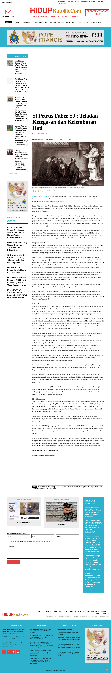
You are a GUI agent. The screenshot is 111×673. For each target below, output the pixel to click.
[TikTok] (13, 652)
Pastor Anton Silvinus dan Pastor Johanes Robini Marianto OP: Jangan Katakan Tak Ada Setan (69, 639)
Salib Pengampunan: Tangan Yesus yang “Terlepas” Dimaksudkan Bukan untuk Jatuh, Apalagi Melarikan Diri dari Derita (69, 645)
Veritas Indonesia (12, 173)
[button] (104, 22)
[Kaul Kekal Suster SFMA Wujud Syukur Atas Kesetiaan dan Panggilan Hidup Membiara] (10, 63)
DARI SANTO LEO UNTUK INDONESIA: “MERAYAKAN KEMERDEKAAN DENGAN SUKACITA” (22, 85)
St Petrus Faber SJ (39, 488)
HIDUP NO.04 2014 (61, 486)
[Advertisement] (68, 66)
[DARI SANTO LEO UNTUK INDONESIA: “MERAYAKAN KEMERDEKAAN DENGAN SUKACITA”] (10, 81)
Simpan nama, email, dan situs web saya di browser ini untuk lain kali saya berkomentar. (29, 541)
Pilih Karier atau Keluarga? (65, 629)
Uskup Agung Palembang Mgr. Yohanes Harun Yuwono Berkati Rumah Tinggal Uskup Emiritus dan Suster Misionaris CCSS (68, 653)
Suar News (86, 593)
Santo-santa (98, 486)
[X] (94, 139)
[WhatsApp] (98, 139)
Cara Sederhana (24, 523)
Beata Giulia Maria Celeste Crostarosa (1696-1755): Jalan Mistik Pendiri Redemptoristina (16, 232)
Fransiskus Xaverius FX (46, 486)
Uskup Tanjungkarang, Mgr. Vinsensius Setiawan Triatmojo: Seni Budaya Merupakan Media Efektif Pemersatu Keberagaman (40, 661)
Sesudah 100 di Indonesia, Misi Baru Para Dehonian (16, 270)
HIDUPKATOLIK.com (40, 196)
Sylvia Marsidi (52, 488)
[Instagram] (9, 652)
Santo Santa (40, 133)
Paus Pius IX (88, 486)
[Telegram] (102, 139)
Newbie (40, 139)
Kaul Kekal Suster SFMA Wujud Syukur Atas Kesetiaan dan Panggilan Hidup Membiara (21, 67)
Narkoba (61, 525)
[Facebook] (90, 139)
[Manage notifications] (107, 669)
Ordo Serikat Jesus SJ (75, 486)
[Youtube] (18, 652)
